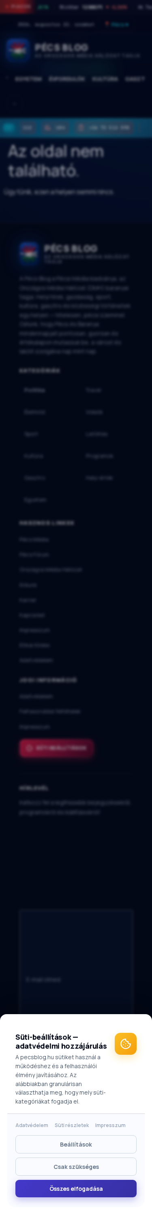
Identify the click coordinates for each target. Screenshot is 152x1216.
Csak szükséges (76, 1167)
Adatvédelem (31, 1125)
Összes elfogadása (76, 1188)
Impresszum (110, 1125)
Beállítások (76, 1144)
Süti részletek (72, 1125)
